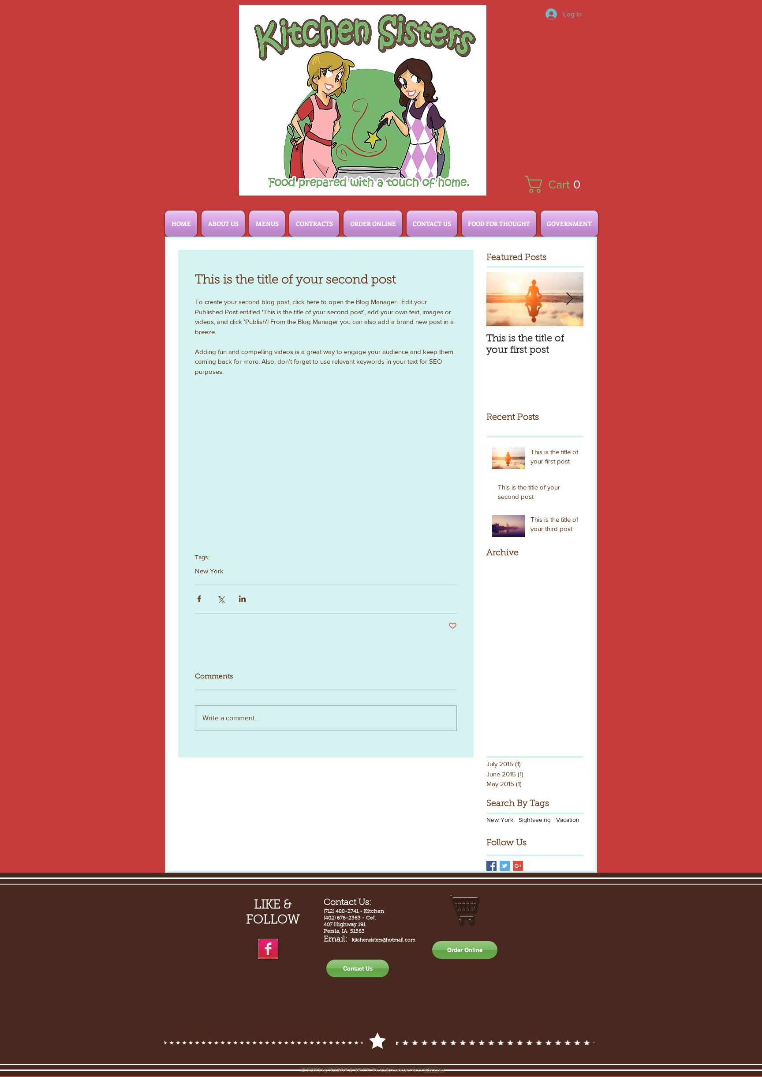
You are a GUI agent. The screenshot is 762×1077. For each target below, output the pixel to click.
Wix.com (434, 1070)
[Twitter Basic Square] (505, 866)
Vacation (567, 819)
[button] (557, 184)
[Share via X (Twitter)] (221, 599)
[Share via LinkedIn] (242, 599)
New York (209, 571)
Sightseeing (535, 819)
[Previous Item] (500, 299)
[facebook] (268, 949)
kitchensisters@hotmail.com (383, 940)
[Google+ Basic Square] (518, 866)
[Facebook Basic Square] (491, 866)
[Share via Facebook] (199, 599)
